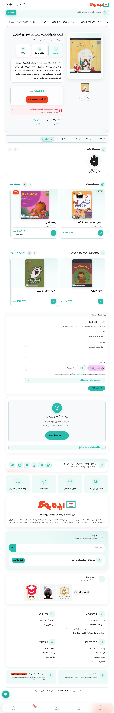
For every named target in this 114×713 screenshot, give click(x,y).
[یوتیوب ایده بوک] (27, 465)
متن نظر (102, 342)
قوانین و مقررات (99, 653)
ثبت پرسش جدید (55, 435)
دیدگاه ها (77, 138)
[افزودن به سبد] (100, 233)
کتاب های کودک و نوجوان (90, 21)
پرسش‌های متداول (97, 648)
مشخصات (101, 138)
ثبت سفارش (18, 560)
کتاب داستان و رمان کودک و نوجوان (64, 21)
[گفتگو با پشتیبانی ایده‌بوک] (5, 694)
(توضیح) (36, 120)
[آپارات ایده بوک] (12, 465)
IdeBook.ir (64, 691)
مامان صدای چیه (97, 290)
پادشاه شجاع (51, 222)
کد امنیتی (102, 363)
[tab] (100, 707)
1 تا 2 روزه (37, 124)
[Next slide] (10, 149)
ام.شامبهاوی (50, 226)
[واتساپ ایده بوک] (48, 465)
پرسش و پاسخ (47, 138)
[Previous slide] (15, 149)
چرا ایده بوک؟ (50, 657)
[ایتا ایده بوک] (20, 465)
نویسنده (89, 138)
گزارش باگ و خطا (98, 661)
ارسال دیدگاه (96, 388)
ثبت (12, 547)
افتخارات (52, 661)
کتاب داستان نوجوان (40, 21)
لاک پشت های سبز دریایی (46, 290)
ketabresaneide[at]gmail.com (86, 633)
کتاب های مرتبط (63, 138)
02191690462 (95, 620)
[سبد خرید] (10, 5)
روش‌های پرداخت (48, 624)
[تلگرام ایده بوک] (41, 465)
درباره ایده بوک (49, 648)
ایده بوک (105, 21)
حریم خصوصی (99, 657)
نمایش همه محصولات (17, 252)
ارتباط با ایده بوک (48, 653)
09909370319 (94, 624)
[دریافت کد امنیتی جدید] (83, 368)
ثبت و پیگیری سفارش (47, 620)
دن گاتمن (98, 226)
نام (104, 332)
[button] (88, 97)
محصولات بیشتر (15, 184)
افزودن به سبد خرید (35, 99)
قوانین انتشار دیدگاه (78, 374)
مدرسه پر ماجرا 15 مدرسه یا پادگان (90, 222)
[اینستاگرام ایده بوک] (34, 465)
